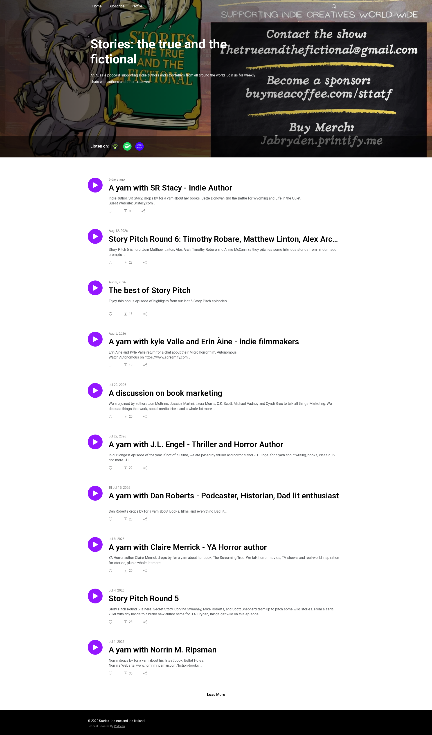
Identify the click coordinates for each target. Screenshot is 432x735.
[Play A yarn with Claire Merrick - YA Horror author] (95, 544)
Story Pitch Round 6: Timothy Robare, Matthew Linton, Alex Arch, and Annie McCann (223, 239)
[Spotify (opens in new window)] (127, 146)
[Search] (334, 6)
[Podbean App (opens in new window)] (115, 146)
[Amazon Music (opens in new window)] (139, 146)
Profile (137, 6)
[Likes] (110, 211)
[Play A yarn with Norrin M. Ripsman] (95, 647)
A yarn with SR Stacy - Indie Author (170, 188)
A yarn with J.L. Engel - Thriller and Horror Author (196, 444)
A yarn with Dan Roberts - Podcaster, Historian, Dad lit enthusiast (224, 495)
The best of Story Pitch (150, 290)
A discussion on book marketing (165, 393)
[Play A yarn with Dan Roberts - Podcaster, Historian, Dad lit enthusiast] (95, 493)
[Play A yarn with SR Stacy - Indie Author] (95, 185)
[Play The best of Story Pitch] (95, 287)
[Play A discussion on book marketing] (95, 390)
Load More (216, 694)
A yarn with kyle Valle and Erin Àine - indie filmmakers (204, 341)
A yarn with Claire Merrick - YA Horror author (188, 547)
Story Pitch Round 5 (144, 598)
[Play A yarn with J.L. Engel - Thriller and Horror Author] (95, 442)
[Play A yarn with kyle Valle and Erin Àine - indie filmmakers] (95, 339)
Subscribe (117, 6)
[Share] (143, 211)
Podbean (119, 726)
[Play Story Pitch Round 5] (95, 596)
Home (97, 6)
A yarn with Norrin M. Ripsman (162, 649)
